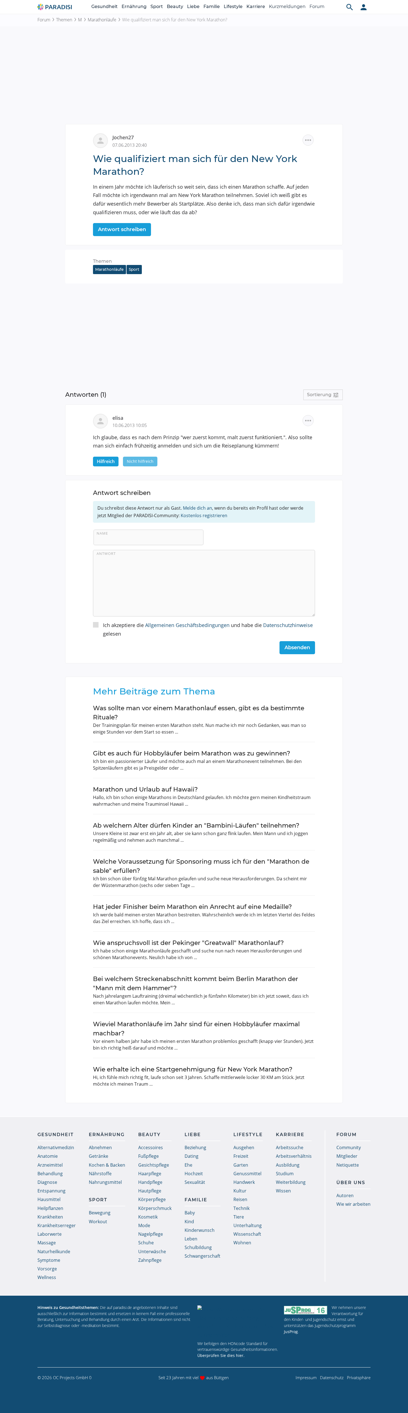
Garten (240, 1165)
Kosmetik (148, 1217)
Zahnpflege (150, 1260)
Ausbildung (287, 1165)
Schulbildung (198, 1247)
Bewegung (99, 1213)
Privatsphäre (359, 1377)
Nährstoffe (100, 1174)
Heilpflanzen (50, 1208)
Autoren (345, 1195)
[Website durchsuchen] (350, 7)
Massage (46, 1243)
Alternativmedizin (55, 1147)
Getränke (98, 1156)
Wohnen (242, 1243)
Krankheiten (50, 1217)
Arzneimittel (50, 1165)
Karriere (255, 6)
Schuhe (146, 1243)
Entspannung (51, 1191)
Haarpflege (149, 1174)
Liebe (193, 6)
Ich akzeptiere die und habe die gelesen (208, 629)
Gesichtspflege (153, 1165)
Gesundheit (104, 6)
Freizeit (240, 1156)
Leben (191, 1239)
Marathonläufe (102, 20)
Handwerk (244, 1182)
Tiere (238, 1217)
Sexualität (195, 1182)
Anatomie (47, 1156)
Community (348, 1147)
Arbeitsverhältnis (294, 1156)
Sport (156, 6)
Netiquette (347, 1165)
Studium (285, 1174)
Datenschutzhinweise (288, 625)
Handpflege (150, 1182)
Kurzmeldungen (287, 6)
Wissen (283, 1191)
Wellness (46, 1277)
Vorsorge (47, 1269)
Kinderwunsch (200, 1230)
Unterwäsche (152, 1251)
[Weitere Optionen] (308, 140)
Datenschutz (332, 1377)
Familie (211, 6)
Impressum (306, 1377)
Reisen (240, 1199)
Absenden (297, 647)
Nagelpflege (150, 1234)
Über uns (350, 1182)
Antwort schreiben (122, 229)
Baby (190, 1213)
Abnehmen (100, 1147)
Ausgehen (243, 1147)
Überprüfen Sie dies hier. (221, 1355)
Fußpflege (148, 1156)
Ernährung (134, 6)
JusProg (291, 1331)
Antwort (106, 553)
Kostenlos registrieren (204, 515)
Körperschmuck (155, 1208)
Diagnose (47, 1182)
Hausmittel (49, 1199)
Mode (144, 1225)
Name (102, 533)
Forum (316, 6)
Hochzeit (194, 1174)
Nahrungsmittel (105, 1182)
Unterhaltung (247, 1225)
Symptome (48, 1260)
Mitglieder (346, 1156)
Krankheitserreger (56, 1225)
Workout (98, 1222)
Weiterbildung (291, 1182)
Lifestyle (233, 6)
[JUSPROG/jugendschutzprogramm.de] (305, 1310)
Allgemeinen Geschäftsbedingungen (187, 625)
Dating (191, 1156)
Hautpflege (149, 1191)
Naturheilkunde (53, 1251)
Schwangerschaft (202, 1256)
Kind (189, 1222)
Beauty (175, 6)
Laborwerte (49, 1234)
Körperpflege (152, 1199)
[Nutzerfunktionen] (364, 7)
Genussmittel (247, 1174)
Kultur (239, 1191)
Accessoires (150, 1147)
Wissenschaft (247, 1234)
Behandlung (50, 1174)
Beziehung (195, 1147)
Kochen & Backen (107, 1165)
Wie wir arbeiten (353, 1204)
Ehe (188, 1165)
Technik (241, 1208)
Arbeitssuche (289, 1147)
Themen (64, 20)
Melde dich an (197, 508)
